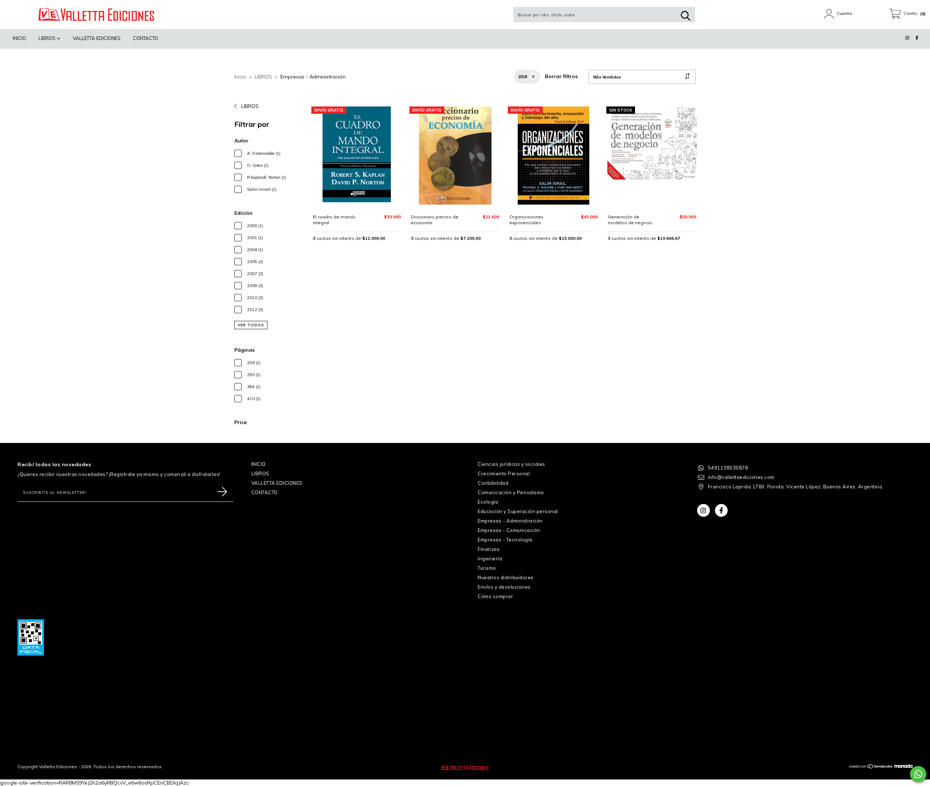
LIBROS (48, 38)
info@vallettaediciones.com (741, 477)
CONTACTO (145, 38)
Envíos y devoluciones (504, 587)
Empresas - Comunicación (509, 530)
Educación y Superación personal (518, 511)
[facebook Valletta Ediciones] (917, 38)
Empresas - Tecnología (505, 540)
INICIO (19, 38)
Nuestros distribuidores (506, 577)
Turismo (487, 568)
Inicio (240, 76)
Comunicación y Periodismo (511, 492)
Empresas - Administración (510, 521)
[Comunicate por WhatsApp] (918, 774)
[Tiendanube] (871, 767)
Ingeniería (490, 558)
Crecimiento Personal (504, 473)
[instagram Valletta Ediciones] (908, 38)
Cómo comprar (495, 596)
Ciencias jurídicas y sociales (511, 464)
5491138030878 (728, 468)
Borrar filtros (561, 76)
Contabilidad (493, 483)
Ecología (488, 502)
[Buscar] (685, 15)
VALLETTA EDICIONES (97, 38)
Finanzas (489, 549)
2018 (522, 76)
